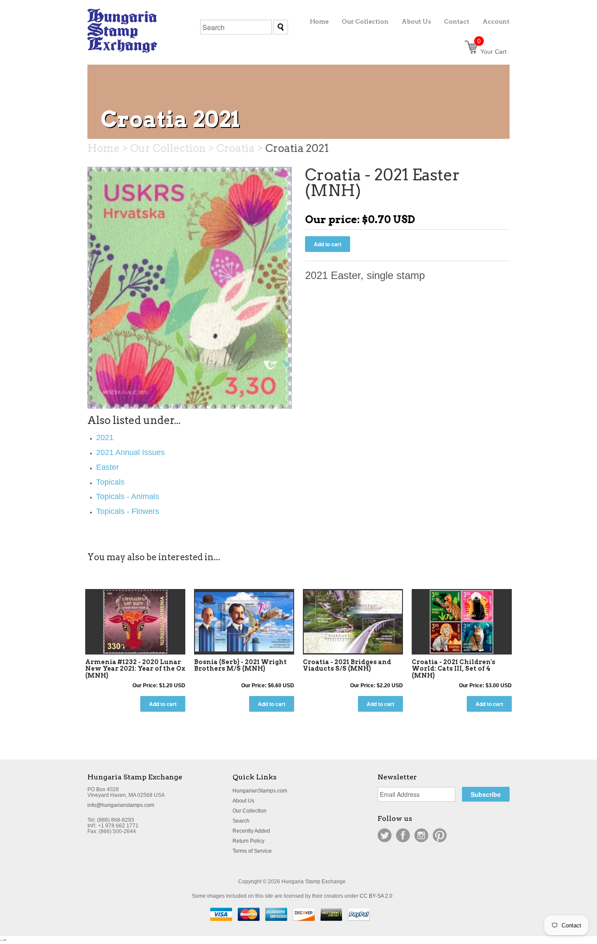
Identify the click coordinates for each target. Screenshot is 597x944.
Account (496, 21)
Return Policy (248, 841)
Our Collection (250, 811)
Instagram (421, 835)
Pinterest (440, 835)
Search (241, 821)
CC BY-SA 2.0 (376, 896)
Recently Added (251, 831)
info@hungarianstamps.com (120, 805)
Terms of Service (252, 851)
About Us (243, 801)
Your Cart (492, 51)
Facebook (403, 835)
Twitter (385, 835)
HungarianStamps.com (260, 791)
